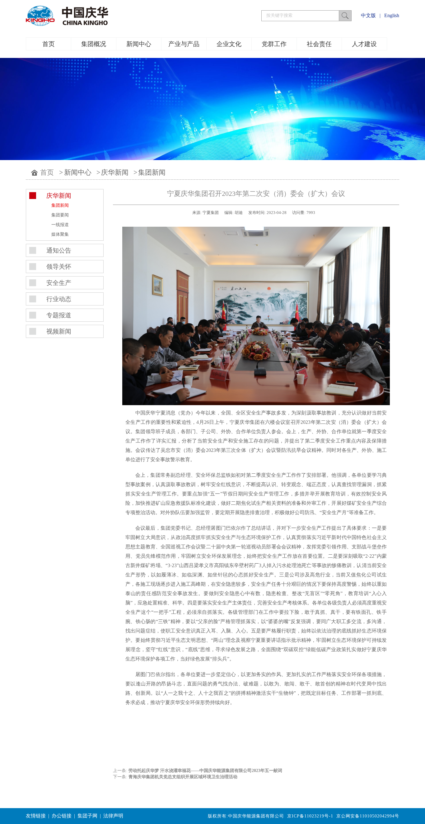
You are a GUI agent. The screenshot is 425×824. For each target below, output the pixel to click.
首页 (48, 43)
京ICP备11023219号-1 (310, 816)
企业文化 (229, 43)
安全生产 (58, 282)
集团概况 (93, 43)
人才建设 (364, 43)
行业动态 (58, 299)
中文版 (368, 15)
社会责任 (319, 43)
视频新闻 (58, 331)
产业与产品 (183, 43)
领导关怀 (58, 266)
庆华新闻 (114, 172)
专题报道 (58, 315)
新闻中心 (138, 43)
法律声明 (113, 815)
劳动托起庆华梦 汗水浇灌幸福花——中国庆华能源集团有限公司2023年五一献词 (205, 770)
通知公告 (58, 250)
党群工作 (274, 43)
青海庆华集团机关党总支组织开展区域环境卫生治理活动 (182, 776)
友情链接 (36, 815)
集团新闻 (152, 172)
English (391, 15)
